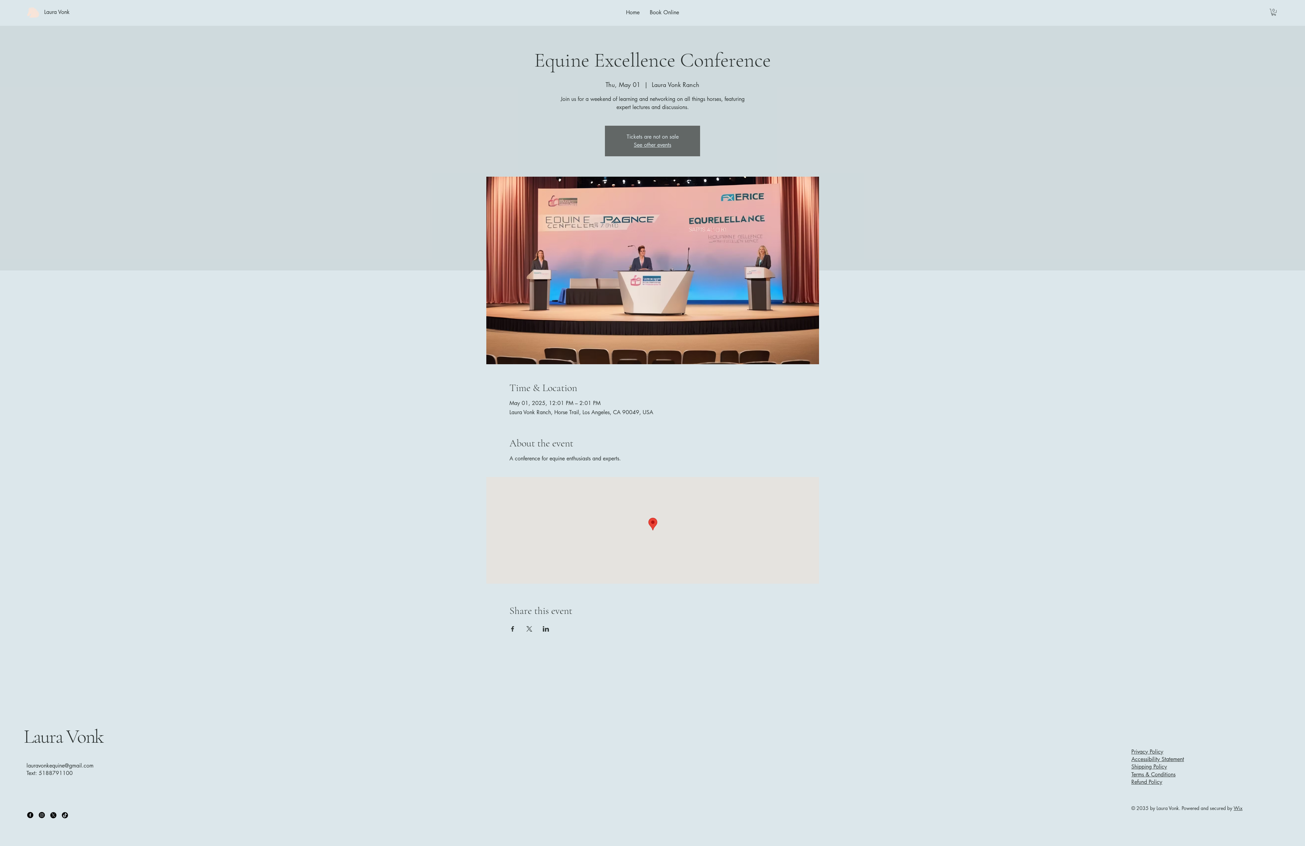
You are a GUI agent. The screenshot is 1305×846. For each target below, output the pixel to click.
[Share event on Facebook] (512, 629)
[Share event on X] (529, 629)
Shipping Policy (1149, 766)
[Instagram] (42, 815)
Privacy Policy (1147, 751)
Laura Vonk (63, 736)
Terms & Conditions (1153, 774)
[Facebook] (30, 815)
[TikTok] (65, 815)
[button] (1274, 12)
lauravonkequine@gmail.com (60, 765)
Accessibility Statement (1157, 759)
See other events (652, 144)
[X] (53, 815)
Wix (1238, 808)
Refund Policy (1146, 782)
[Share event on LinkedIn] (546, 629)
